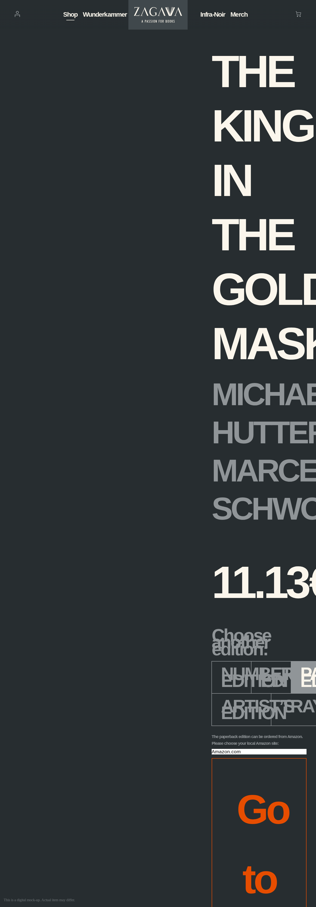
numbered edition (236, 677)
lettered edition (276, 677)
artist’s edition (246, 709)
